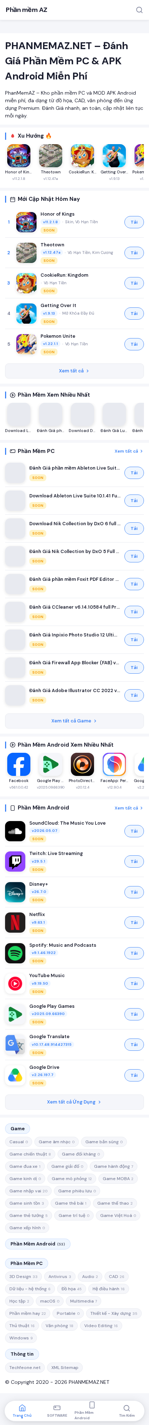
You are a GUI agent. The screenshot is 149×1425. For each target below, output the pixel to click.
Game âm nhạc (56, 1142)
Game (17, 1129)
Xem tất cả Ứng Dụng (71, 1102)
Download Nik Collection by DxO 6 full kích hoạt (74, 524)
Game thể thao (115, 1203)
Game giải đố (67, 1166)
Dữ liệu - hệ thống (30, 1289)
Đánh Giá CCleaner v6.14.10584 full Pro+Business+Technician (74, 607)
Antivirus (59, 1276)
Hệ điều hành (109, 1289)
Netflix (37, 914)
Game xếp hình (27, 1228)
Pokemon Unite (58, 336)
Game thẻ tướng (28, 1215)
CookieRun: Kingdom (64, 275)
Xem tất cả (71, 371)
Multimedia (83, 1301)
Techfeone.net (25, 1367)
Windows (21, 1338)
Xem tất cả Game (71, 721)
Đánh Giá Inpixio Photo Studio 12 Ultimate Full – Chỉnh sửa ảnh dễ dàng (74, 635)
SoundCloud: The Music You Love (67, 823)
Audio (90, 1276)
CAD (116, 1276)
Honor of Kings (57, 214)
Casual (18, 1142)
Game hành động (113, 1166)
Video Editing (101, 1326)
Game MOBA (118, 1179)
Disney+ (38, 884)
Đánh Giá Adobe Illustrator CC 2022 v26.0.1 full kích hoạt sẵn (74, 690)
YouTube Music (47, 975)
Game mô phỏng (72, 1179)
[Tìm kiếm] (139, 10)
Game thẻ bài (70, 1203)
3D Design (23, 1276)
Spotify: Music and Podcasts (62, 945)
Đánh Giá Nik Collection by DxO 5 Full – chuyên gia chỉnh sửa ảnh (74, 551)
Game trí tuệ (74, 1215)
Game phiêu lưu (77, 1191)
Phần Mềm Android (37, 1244)
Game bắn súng (104, 1142)
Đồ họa (71, 1289)
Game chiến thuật (30, 1154)
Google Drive (44, 1067)
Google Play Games (51, 1006)
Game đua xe (25, 1166)
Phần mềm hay (27, 1313)
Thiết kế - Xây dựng (113, 1313)
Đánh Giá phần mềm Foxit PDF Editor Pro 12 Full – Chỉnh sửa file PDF (74, 579)
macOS (49, 1301)
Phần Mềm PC (26, 1263)
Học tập (19, 1301)
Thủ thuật (22, 1326)
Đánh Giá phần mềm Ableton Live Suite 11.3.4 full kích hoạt (74, 468)
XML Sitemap (64, 1367)
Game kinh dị (25, 1179)
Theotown (52, 245)
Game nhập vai (28, 1191)
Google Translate (49, 1036)
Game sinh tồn (26, 1203)
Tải (134, 222)
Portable (68, 1313)
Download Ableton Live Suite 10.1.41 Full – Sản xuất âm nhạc (74, 496)
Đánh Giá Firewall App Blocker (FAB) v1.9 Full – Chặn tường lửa (74, 663)
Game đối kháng (81, 1154)
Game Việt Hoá (118, 1215)
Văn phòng (59, 1326)
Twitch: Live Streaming (56, 853)
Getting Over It (58, 305)
